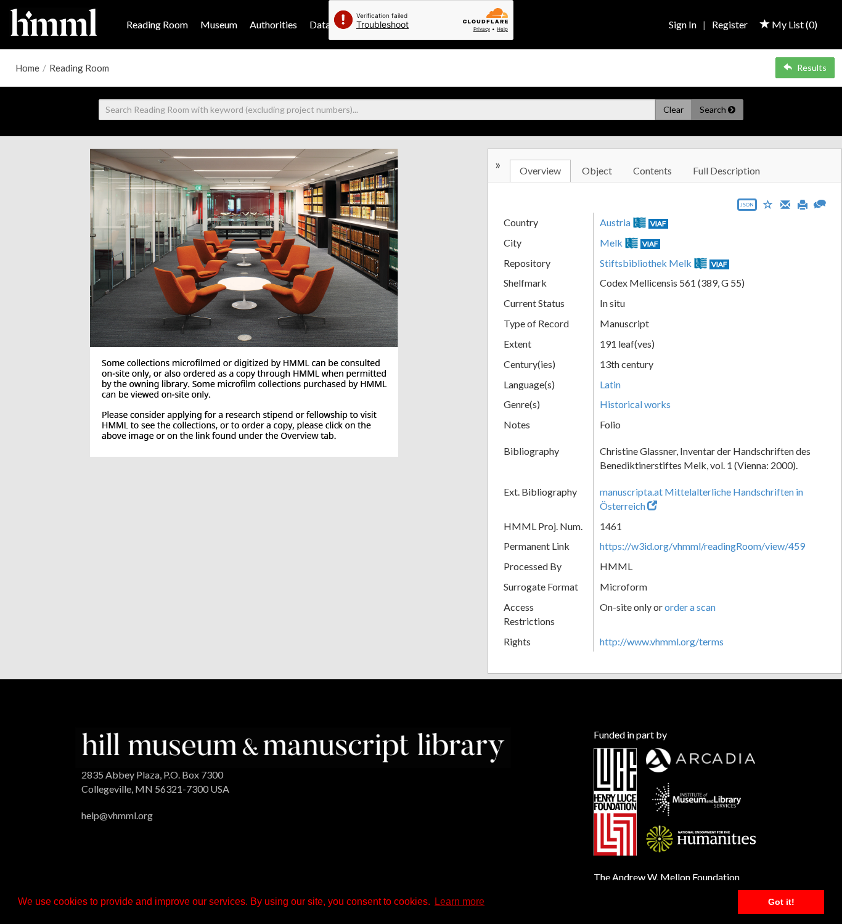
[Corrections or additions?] (820, 202)
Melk (611, 242)
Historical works (635, 404)
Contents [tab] (652, 170)
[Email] (785, 203)
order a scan (690, 607)
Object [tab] (597, 170)
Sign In (683, 24)
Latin (610, 384)
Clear (673, 109)
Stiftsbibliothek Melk (646, 263)
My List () (793, 24)
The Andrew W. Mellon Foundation (667, 877)
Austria (615, 222)
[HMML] (293, 746)
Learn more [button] (459, 901)
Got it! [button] (781, 902)
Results (812, 67)
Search (714, 109)
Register (730, 24)
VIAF (658, 223)
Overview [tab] (540, 170)
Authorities (273, 24)
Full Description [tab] (726, 170)
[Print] (802, 203)
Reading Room (157, 24)
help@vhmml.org (117, 815)
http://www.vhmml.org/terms (662, 641)
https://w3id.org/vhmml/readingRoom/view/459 (702, 546)
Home (27, 67)
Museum (218, 24)
